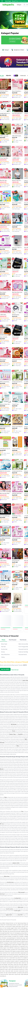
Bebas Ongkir (4, 844)
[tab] (8, 75)
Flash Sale (3, 847)
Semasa (3, 852)
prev (2, 19)
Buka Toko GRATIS (5, 870)
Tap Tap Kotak (4, 850)
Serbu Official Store (5, 855)
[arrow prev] (1, 49)
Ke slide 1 (1, 27)
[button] (5, 49)
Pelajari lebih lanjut (14, 870)
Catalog (3, 858)
